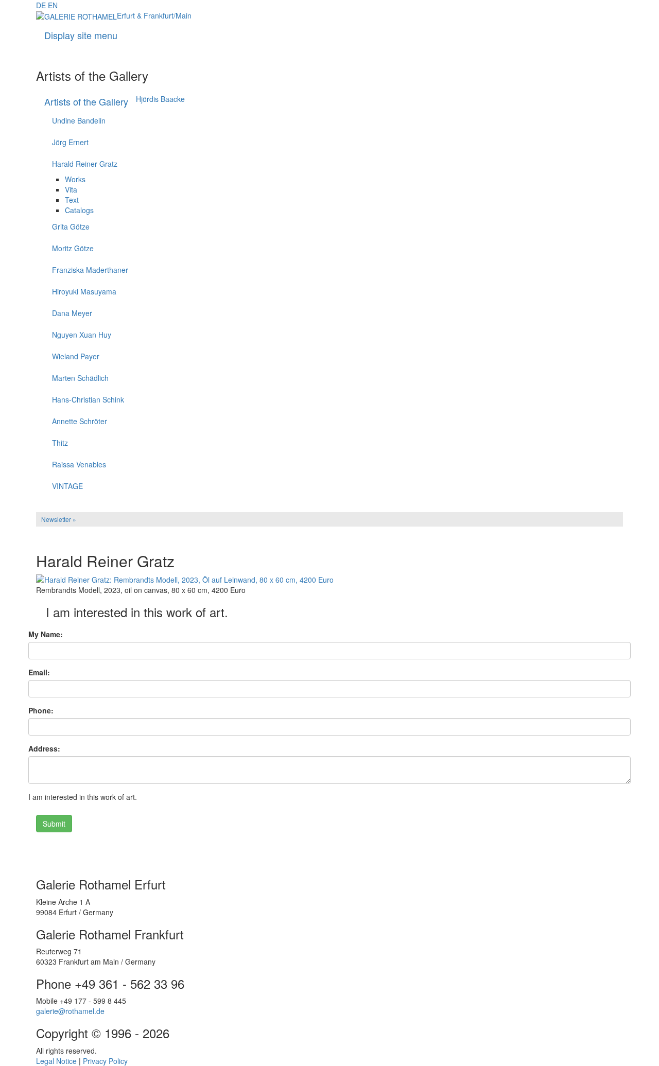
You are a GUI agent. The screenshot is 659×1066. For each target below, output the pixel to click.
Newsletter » (58, 519)
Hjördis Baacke (160, 99)
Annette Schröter (79, 421)
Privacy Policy (105, 1061)
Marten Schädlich (80, 378)
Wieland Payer (75, 356)
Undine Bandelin (79, 120)
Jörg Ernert (70, 142)
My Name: (45, 634)
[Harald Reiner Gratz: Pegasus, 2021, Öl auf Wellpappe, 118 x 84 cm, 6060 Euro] (329, 846)
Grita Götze (71, 226)
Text (72, 200)
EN (53, 5)
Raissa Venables (79, 464)
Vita (71, 189)
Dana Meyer (72, 313)
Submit (54, 823)
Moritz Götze (73, 248)
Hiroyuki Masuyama (84, 291)
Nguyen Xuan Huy (81, 334)
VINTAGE (67, 486)
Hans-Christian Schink (88, 399)
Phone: (41, 710)
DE (41, 5)
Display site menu (80, 35)
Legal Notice (56, 1061)
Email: (39, 672)
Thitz (60, 443)
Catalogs (79, 210)
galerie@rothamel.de (70, 1011)
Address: (44, 748)
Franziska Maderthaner (90, 270)
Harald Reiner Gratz (84, 164)
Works (75, 179)
